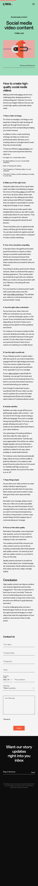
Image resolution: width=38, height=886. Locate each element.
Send (33, 772)
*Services (6, 686)
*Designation (7, 659)
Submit (19, 728)
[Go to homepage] (7, 4)
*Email (5, 667)
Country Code (6, 676)
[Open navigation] (33, 4)
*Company (6, 650)
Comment (6, 694)
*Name (5, 642)
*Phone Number (19, 676)
